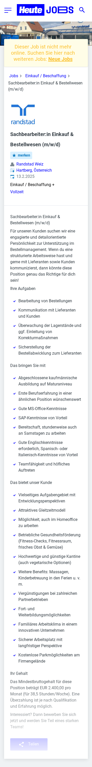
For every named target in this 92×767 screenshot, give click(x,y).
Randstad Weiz (29, 164)
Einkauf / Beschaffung (45, 75)
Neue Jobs (60, 59)
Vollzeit (17, 191)
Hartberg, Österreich (34, 170)
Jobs (13, 75)
